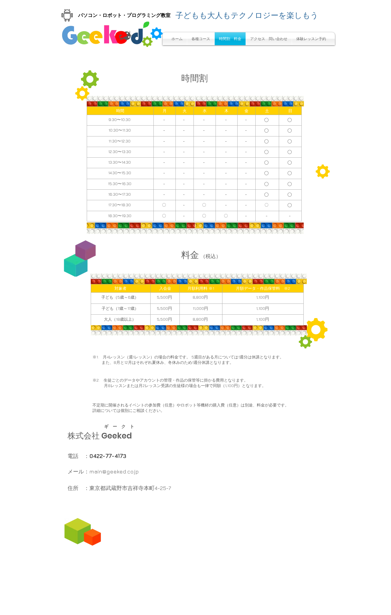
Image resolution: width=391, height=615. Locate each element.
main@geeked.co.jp (114, 471)
